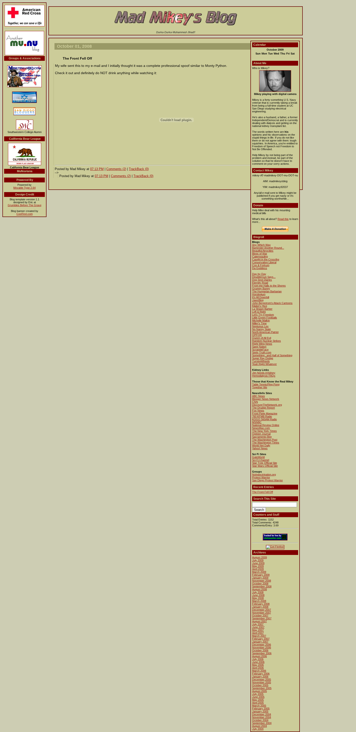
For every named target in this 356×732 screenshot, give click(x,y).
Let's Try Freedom (263, 314)
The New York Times (264, 430)
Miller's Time (259, 323)
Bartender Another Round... (268, 247)
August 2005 (259, 691)
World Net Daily (261, 445)
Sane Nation (259, 346)
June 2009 (258, 563)
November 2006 (261, 647)
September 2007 (261, 618)
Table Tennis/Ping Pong (265, 384)
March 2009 (259, 571)
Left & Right (259, 311)
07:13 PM (97, 169)
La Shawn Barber (262, 308)
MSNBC (257, 422)
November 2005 (261, 682)
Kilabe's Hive (259, 305)
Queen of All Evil (261, 337)
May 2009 (258, 566)
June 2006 (258, 662)
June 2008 (258, 595)
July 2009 (257, 560)
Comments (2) (116, 169)
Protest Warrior (261, 477)
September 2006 (261, 653)
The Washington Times (265, 442)
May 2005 (258, 699)
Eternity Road (260, 282)
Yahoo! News (260, 448)
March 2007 (259, 635)
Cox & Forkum (260, 265)
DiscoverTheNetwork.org (267, 404)
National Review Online (265, 425)
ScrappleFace (260, 349)
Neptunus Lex (260, 326)
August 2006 (259, 656)
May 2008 (258, 598)
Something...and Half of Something (272, 355)
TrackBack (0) (139, 169)
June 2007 (258, 627)
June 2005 (258, 696)
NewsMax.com (261, 428)
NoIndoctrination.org (264, 474)
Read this (283, 219)
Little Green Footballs (264, 317)
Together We (259, 387)
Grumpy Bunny (261, 288)
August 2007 (259, 621)
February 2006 (261, 673)
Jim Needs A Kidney (263, 372)
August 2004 (259, 725)
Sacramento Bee (262, 436)
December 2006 (261, 644)
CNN (255, 401)
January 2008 (260, 606)
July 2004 (257, 728)
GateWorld (258, 457)
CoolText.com (24, 213)
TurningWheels (261, 361)
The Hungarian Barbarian (267, 291)
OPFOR (257, 335)
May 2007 (258, 630)
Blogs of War (259, 253)
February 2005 (261, 708)
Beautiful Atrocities (262, 250)
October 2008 (260, 583)
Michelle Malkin (261, 320)
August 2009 (259, 557)
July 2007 (257, 624)
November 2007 (261, 612)
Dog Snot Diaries (262, 279)
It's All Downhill (260, 297)
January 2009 (260, 577)
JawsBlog (257, 300)
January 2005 (260, 711)
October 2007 (260, 615)
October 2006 (260, 650)
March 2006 (259, 670)
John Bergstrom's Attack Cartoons (272, 303)
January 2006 (260, 676)
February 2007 (261, 638)
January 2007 (260, 641)
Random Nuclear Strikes (266, 340)
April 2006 (258, 667)
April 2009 (258, 569)
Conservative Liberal (264, 262)
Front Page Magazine (264, 413)
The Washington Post (264, 439)
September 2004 (261, 723)
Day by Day (259, 274)
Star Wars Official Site (265, 465)
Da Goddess (259, 268)
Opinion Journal (261, 433)
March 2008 (259, 601)
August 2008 (259, 589)
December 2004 (261, 714)
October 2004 (260, 720)
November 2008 (261, 580)
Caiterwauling (260, 256)
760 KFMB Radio (262, 416)
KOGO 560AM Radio (264, 419)
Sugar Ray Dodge (262, 358)
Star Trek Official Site (264, 462)
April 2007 (258, 632)
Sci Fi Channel (260, 460)
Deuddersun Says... (264, 276)
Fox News (258, 410)
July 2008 (257, 592)
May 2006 (258, 664)
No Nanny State (261, 329)
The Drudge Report (263, 407)
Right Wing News (262, 343)
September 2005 (261, 688)
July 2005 (257, 694)
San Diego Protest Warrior (267, 480)
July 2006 (257, 659)
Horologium (258, 294)
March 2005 (259, 705)
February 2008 (261, 603)
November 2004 (261, 717)
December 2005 (261, 679)
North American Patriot (265, 332)
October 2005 (260, 685)
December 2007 (261, 609)
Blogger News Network (265, 398)
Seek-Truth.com (261, 352)
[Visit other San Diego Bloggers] (24, 115)
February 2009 (261, 574)
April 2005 (258, 702)
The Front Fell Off (262, 492)
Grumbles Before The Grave (24, 205)
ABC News (258, 396)
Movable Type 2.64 (24, 187)
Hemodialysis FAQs (263, 375)
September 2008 (261, 586)
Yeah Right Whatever (264, 364)
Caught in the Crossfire (265, 259)
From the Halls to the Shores (269, 285)
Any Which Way (261, 244)
